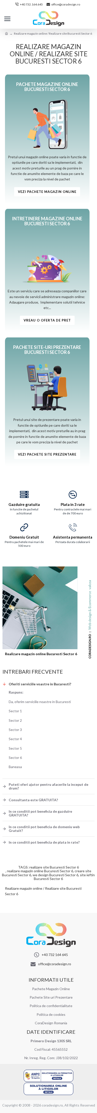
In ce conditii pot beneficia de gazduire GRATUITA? (40, 813)
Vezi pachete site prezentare (47, 454)
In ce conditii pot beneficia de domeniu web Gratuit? (44, 829)
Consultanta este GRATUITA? (33, 800)
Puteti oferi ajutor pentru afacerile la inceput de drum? (48, 786)
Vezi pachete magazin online (47, 192)
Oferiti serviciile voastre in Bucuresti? (40, 684)
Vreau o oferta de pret (47, 320)
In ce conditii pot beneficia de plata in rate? (44, 842)
